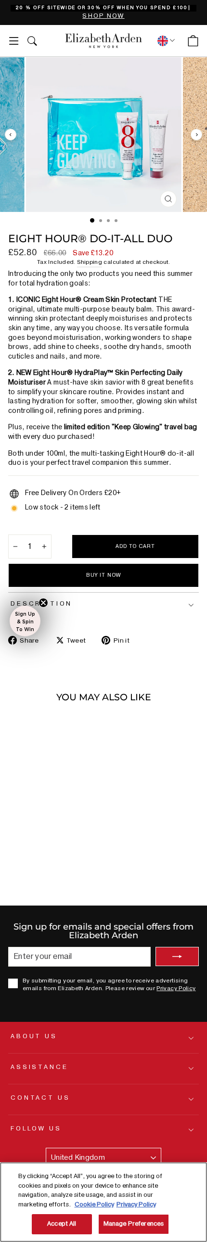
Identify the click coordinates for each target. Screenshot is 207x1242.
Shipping (89, 262)
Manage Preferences (134, 1223)
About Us (34, 1036)
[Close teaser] (43, 603)
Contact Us (40, 1097)
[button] (25, 621)
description (41, 603)
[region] (103, 12)
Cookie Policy (94, 1204)
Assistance (39, 1067)
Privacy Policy (175, 988)
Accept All (61, 1223)
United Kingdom (78, 1158)
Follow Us (36, 1128)
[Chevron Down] (164, 40)
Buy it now (103, 575)
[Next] (196, 134)
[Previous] (10, 134)
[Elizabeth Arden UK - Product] (103, 41)
